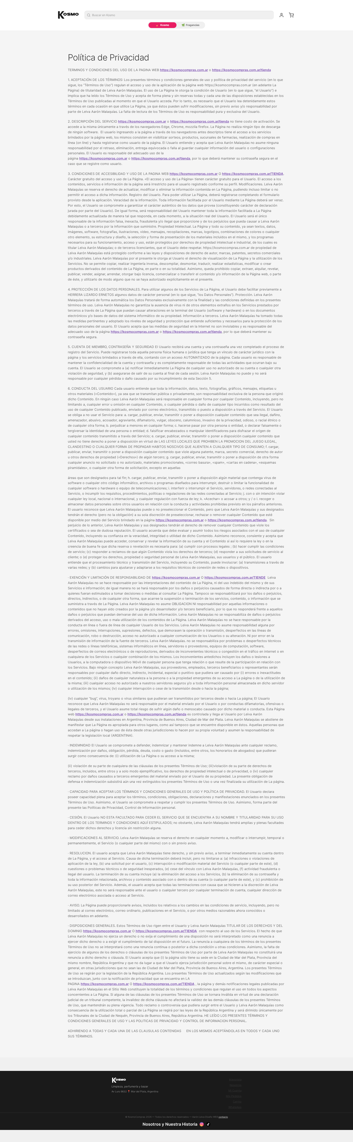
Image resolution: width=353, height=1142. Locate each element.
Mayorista (235, 1079)
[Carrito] (291, 15)
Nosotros (235, 1085)
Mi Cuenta (234, 1090)
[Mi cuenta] (281, 15)
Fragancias (190, 25)
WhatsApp (234, 1107)
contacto (223, 1116)
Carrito (237, 1101)
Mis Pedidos (233, 1096)
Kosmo (162, 25)
